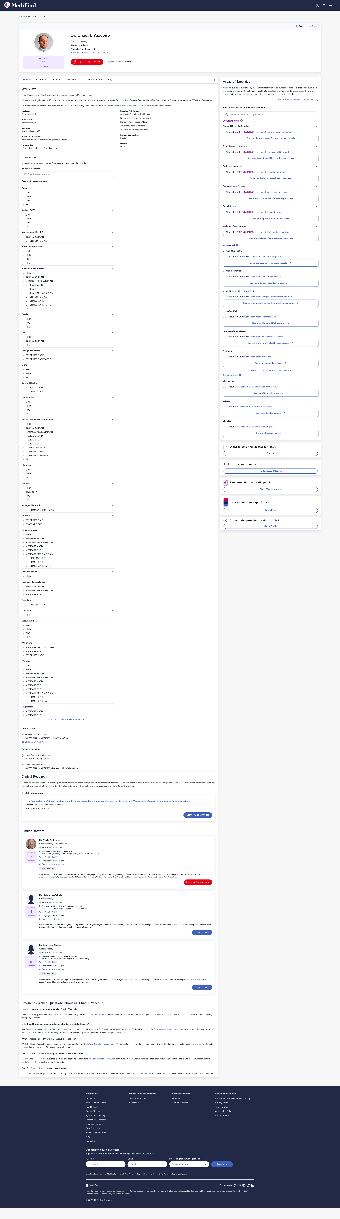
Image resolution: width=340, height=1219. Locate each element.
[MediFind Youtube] (243, 1185)
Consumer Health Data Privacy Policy (232, 1098)
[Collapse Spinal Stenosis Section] (316, 206)
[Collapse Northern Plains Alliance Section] (112, 582)
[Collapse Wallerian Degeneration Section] (316, 226)
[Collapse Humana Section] (112, 483)
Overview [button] (26, 79)
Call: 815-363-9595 (34, 741)
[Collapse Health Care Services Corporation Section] (112, 419)
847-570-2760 (49, 912)
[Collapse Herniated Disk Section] (316, 311)
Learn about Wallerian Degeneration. (272, 232)
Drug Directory (93, 1128)
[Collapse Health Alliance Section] (112, 397)
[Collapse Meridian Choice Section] (112, 530)
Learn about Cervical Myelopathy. (265, 256)
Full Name (90, 1159)
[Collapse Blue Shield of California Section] (112, 269)
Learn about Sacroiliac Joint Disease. (272, 192)
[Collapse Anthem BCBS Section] (112, 210)
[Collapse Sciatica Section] (316, 401)
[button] (119, 61)
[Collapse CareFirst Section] (112, 314)
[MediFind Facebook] (234, 1185)
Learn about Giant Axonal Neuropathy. (273, 152)
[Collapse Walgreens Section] (112, 643)
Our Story (90, 1098)
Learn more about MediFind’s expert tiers (296, 99)
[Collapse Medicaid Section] (112, 516)
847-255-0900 (49, 857)
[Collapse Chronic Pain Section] (316, 381)
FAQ (88, 1136)
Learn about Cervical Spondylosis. (266, 276)
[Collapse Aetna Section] (112, 188)
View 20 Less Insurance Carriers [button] (68, 719)
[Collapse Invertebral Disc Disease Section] (316, 331)
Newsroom (134, 1102)
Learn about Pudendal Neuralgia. (270, 172)
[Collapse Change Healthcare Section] (112, 351)
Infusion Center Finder (96, 1132)
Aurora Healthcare (80, 45)
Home (22, 16)
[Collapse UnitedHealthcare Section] (112, 621)
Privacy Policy (221, 1102)
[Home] (20, 5)
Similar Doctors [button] (94, 79)
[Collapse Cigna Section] (112, 365)
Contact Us (91, 1141)
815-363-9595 (97, 1014)
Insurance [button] (41, 79)
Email (130, 1159)
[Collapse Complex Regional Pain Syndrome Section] (316, 291)
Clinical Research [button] (74, 79)
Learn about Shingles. (262, 426)
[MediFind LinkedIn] (252, 1185)
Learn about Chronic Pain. (264, 386)
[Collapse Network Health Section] (112, 572)
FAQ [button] (110, 79)
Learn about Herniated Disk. (263, 316)
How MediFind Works (96, 1102)
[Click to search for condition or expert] (324, 5)
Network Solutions (181, 1102)
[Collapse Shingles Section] (316, 421)
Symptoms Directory (95, 1115)
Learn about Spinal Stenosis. (268, 212)
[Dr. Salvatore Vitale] (31, 899)
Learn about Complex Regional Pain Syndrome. (272, 296)
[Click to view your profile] (317, 5)
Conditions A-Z (93, 1107)
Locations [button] (55, 79)
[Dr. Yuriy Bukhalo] (31, 844)
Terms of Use (221, 1107)
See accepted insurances (53, 864)
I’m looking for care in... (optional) (185, 1159)
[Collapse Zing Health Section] (112, 707)
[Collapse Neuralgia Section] (316, 351)
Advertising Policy (223, 1111)
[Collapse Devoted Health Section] (112, 383)
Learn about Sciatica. (262, 406)
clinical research (129, 105)
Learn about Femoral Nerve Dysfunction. (273, 132)
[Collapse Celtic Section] (112, 332)
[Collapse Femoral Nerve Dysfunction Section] (316, 126)
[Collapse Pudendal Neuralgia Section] (316, 166)
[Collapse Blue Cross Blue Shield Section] (112, 247)
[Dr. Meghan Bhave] (31, 949)
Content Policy (222, 1115)
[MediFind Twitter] (248, 1185)
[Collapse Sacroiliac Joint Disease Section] (316, 186)
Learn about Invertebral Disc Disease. (267, 336)
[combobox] (68, 174)
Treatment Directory (95, 1124)
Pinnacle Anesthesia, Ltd (83, 49)
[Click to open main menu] (330, 5)
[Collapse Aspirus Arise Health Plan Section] (112, 232)
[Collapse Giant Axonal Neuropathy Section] (316, 146)
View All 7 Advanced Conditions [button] (270, 370)
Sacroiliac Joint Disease (163, 1029)
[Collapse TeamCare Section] (112, 600)
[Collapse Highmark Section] (112, 465)
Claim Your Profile (137, 1098)
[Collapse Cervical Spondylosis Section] (316, 271)
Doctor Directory (93, 1111)
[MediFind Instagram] (239, 1185)
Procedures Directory (96, 1119)
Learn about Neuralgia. (260, 356)
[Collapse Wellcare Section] (112, 661)
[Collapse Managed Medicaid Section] (112, 505)
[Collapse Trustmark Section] (112, 610)
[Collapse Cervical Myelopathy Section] (316, 251)
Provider (176, 1098)
